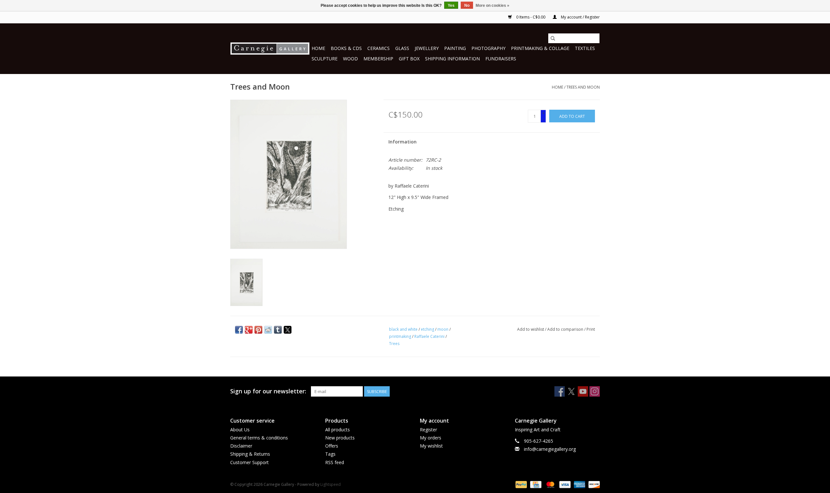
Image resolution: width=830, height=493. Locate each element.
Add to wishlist (531, 329)
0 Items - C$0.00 (530, 17)
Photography (488, 48)
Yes (451, 5)
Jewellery (427, 48)
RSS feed (334, 462)
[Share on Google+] (249, 330)
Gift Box (409, 58)
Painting (455, 48)
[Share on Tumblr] (278, 330)
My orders (430, 438)
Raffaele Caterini (429, 336)
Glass (402, 48)
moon (442, 329)
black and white (403, 329)
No (466, 5)
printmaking (400, 336)
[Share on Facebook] (239, 330)
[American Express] (579, 484)
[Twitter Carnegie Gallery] (571, 391)
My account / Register (580, 17)
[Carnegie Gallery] (270, 48)
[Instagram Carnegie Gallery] (594, 391)
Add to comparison (565, 329)
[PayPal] (520, 484)
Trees (394, 343)
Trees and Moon (583, 87)
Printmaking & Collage (540, 48)
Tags (330, 454)
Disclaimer (241, 446)
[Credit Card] (535, 484)
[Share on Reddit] (268, 330)
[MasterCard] (549, 484)
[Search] (553, 38)
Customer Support (249, 462)
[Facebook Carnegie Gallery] (559, 391)
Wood (350, 58)
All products (337, 429)
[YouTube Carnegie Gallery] (583, 391)
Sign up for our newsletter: (268, 391)
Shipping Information (452, 58)
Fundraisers (500, 58)
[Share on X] (287, 330)
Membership (378, 58)
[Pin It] (258, 330)
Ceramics (378, 48)
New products (340, 438)
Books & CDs (346, 48)
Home (318, 48)
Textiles (585, 48)
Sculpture (325, 58)
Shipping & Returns (250, 454)
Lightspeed (330, 484)
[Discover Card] (593, 484)
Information (402, 142)
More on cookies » (492, 5)
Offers (331, 446)
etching (427, 329)
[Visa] (564, 484)
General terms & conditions (259, 438)
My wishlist (431, 446)
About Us (240, 429)
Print (591, 329)
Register (428, 429)
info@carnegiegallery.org (550, 449)
